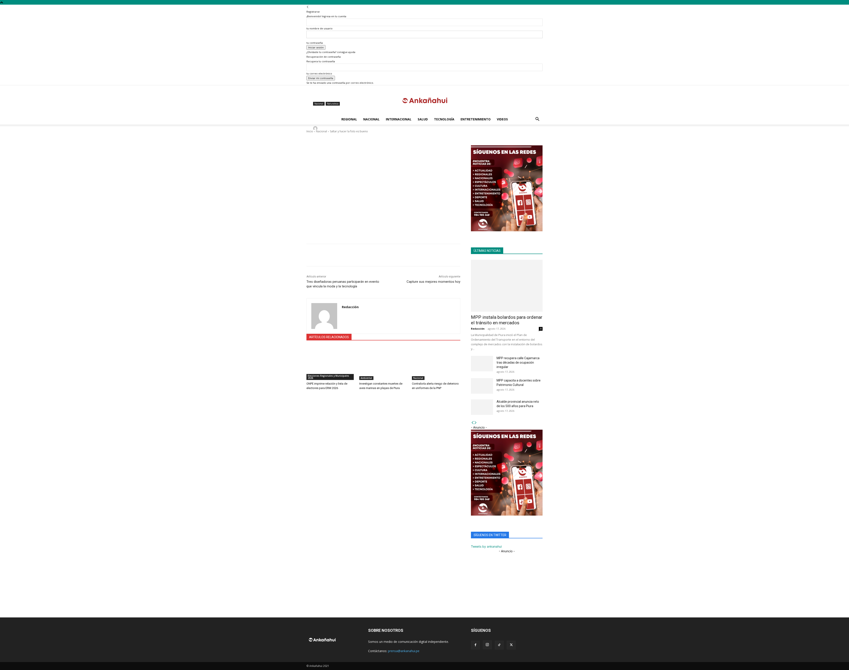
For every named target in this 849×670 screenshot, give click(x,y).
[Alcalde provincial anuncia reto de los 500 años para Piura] (482, 407)
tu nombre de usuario (319, 28)
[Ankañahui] (424, 100)
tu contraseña (314, 42)
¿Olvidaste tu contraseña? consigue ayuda (330, 52)
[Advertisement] (383, 207)
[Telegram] (341, 255)
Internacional (398, 119)
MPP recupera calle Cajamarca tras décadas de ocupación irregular (518, 362)
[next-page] (475, 423)
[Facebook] (321, 255)
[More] (422, 149)
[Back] (307, 7)
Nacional (371, 119)
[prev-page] (472, 423)
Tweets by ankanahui (486, 546)
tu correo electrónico (319, 73)
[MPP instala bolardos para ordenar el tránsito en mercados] (507, 286)
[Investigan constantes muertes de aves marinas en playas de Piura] (383, 363)
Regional (349, 119)
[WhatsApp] (310, 255)
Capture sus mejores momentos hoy (433, 282)
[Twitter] (331, 255)
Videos (502, 119)
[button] (537, 120)
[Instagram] (487, 644)
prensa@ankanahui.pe (403, 651)
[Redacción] (316, 128)
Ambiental (366, 378)
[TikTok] (499, 645)
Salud (423, 119)
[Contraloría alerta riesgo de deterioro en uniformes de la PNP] (436, 363)
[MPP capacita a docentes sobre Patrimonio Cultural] (482, 386)
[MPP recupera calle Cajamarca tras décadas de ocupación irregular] (482, 363)
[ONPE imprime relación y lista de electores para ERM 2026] (330, 363)
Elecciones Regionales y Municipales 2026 (328, 377)
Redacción (326, 128)
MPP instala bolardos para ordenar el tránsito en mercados (506, 320)
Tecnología (444, 119)
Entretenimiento (476, 119)
